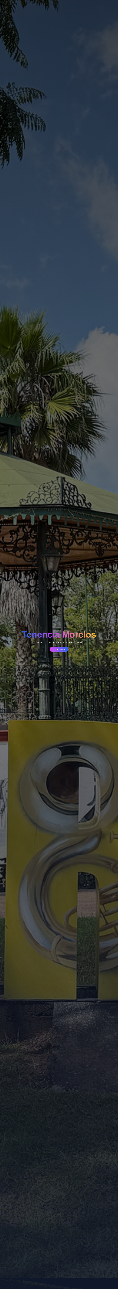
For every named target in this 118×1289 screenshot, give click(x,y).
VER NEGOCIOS (59, 649)
